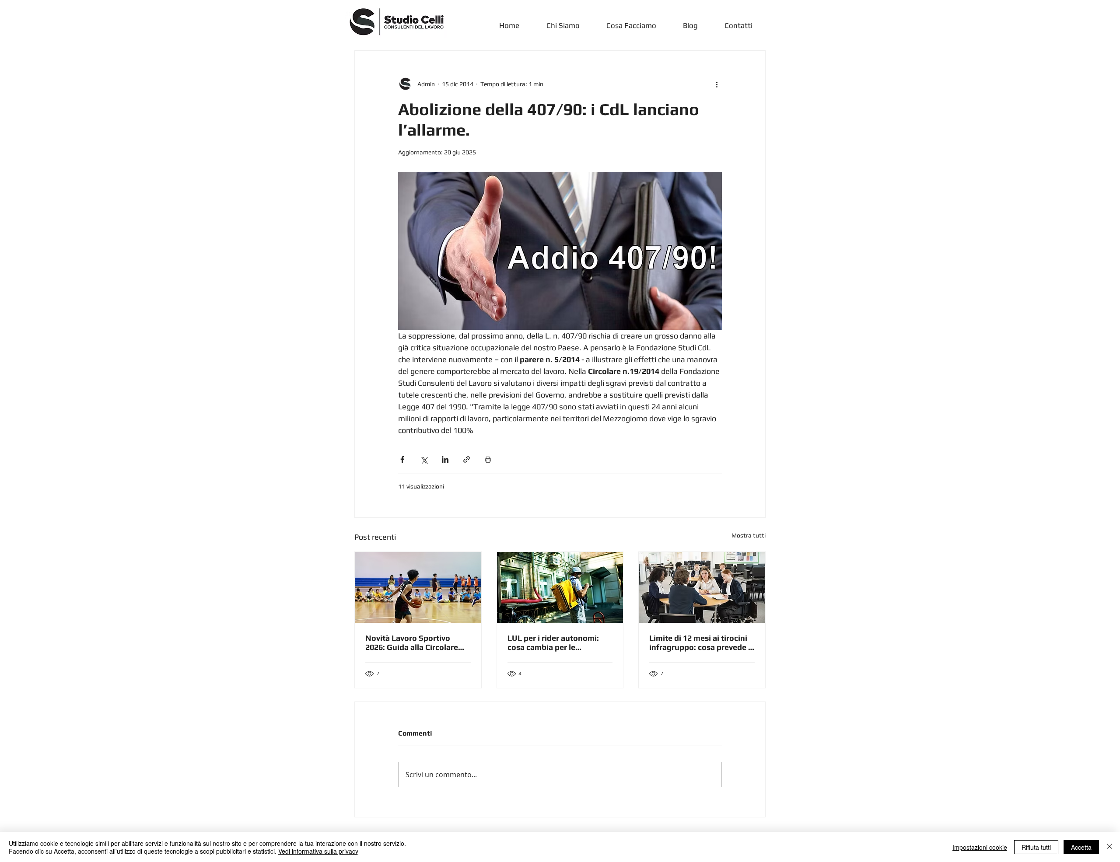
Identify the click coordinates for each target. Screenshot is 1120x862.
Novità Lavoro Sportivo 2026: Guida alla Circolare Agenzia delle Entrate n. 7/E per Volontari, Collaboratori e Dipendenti (416, 642)
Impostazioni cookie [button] (979, 847)
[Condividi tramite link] (466, 459)
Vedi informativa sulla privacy (318, 851)
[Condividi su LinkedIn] (445, 459)
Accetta (1081, 847)
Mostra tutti (749, 535)
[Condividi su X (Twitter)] (424, 459)
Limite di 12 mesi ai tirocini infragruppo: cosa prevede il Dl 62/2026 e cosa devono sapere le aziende (700, 642)
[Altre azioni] (716, 84)
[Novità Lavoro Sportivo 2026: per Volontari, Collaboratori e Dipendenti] (418, 587)
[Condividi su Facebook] (402, 459)
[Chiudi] (1109, 847)
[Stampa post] (488, 459)
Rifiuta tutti (1036, 847)
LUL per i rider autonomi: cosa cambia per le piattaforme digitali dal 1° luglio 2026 (555, 642)
